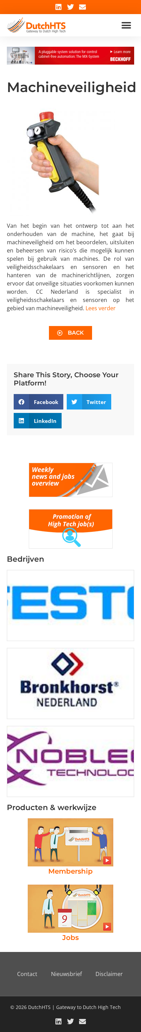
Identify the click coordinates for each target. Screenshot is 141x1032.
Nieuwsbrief (66, 974)
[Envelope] (82, 7)
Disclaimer (109, 974)
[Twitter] (70, 7)
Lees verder (101, 308)
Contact (27, 974)
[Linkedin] (58, 7)
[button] (126, 25)
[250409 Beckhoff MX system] (70, 62)
